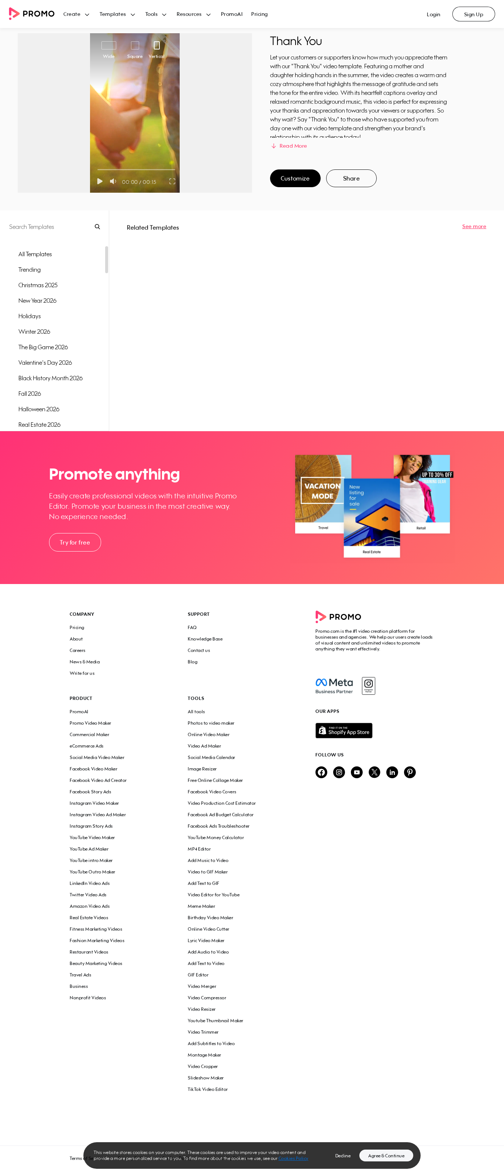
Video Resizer (202, 1009)
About (76, 639)
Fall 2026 (29, 393)
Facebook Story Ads (90, 791)
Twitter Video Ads (88, 894)
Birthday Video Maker (210, 917)
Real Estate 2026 (39, 424)
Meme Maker (201, 906)
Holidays (29, 316)
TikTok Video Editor (208, 1089)
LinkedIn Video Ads (90, 883)
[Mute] (114, 181)
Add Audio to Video (208, 952)
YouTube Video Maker (92, 837)
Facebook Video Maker (93, 769)
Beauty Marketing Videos (96, 963)
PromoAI (232, 14)
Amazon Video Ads (90, 906)
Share (351, 178)
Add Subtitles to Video (211, 1043)
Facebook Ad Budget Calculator (221, 814)
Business (79, 986)
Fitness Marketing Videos (96, 929)
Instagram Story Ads (91, 826)
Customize (295, 178)
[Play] (99, 181)
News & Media (85, 662)
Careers (78, 650)
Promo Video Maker (90, 723)
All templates (35, 254)
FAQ (192, 627)
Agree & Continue (386, 1155)
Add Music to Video (208, 860)
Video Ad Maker (204, 746)
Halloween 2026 (38, 409)
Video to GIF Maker (208, 872)
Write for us (82, 673)
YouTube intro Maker (91, 860)
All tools (196, 711)
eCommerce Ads (87, 746)
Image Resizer (202, 769)
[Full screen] (172, 181)
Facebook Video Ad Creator (98, 780)
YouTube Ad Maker (89, 849)
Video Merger (202, 986)
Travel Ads (80, 975)
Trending (29, 269)
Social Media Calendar (211, 757)
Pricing (259, 14)
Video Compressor (207, 997)
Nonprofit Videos (88, 997)
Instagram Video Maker (94, 803)
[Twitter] (374, 772)
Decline (343, 1155)
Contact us (199, 650)
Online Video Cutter (208, 929)
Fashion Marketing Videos (97, 940)
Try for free (75, 542)
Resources (189, 14)
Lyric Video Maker (206, 940)
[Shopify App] (374, 730)
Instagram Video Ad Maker (98, 814)
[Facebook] (334, 686)
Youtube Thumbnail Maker (216, 1020)
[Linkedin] (392, 772)
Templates (113, 14)
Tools (151, 14)
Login (434, 14)
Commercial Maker (89, 734)
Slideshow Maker (206, 1078)
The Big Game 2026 (43, 347)
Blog (192, 662)
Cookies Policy (293, 1158)
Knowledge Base (205, 639)
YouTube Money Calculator (216, 837)
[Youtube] (357, 772)
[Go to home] (36, 14)
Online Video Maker (208, 734)
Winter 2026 (34, 331)
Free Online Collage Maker (215, 780)
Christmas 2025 (38, 285)
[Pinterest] (410, 772)
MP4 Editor (199, 849)
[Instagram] (368, 686)
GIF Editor (198, 975)
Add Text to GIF (204, 883)
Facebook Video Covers (212, 791)
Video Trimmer (203, 1032)
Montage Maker (204, 1055)
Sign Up (474, 14)
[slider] (97, 169)
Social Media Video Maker (97, 757)
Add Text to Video (206, 963)
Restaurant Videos (89, 952)
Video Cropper (203, 1066)
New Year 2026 (37, 300)
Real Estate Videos (89, 917)
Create (71, 14)
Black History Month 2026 (50, 378)
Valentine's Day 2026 (45, 362)
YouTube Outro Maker (92, 872)
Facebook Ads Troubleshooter (219, 826)
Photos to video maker (211, 723)
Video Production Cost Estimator (222, 803)
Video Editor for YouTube (213, 894)
